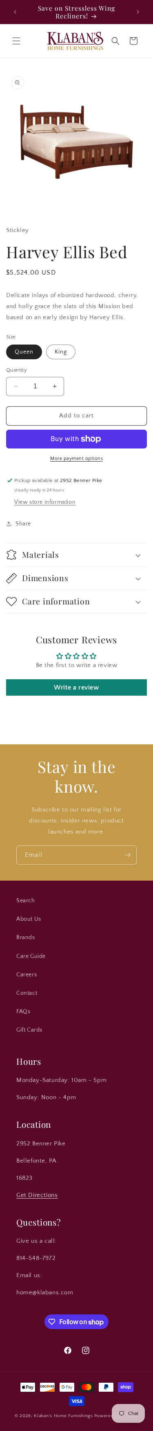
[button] (16, 41)
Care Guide (31, 956)
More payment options (76, 458)
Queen (24, 352)
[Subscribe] (127, 855)
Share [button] (23, 524)
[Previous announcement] (15, 12)
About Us (28, 919)
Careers (26, 974)
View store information (44, 502)
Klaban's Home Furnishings (63, 1415)
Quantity (16, 370)
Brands (25, 937)
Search (25, 900)
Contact (26, 993)
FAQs (23, 1011)
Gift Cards (29, 1030)
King (61, 352)
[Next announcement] (138, 12)
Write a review (76, 687)
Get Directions (37, 1195)
